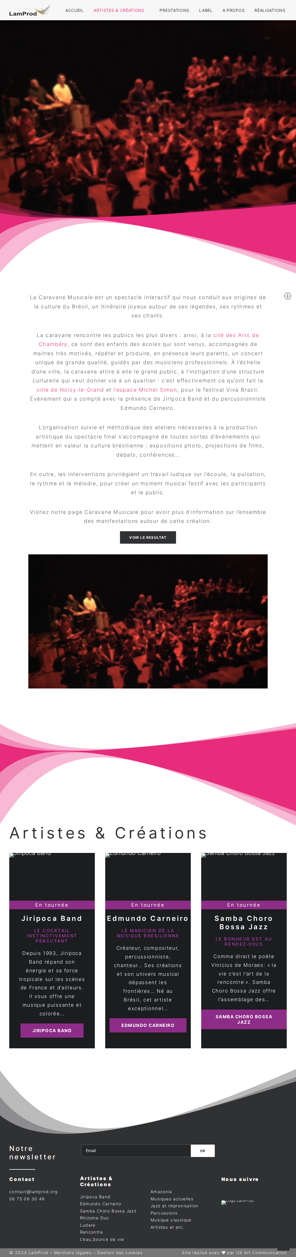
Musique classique (171, 1219)
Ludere (88, 1225)
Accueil (74, 10)
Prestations (174, 10)
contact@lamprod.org (33, 1191)
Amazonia (161, 1191)
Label (206, 10)
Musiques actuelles (172, 1198)
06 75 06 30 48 (27, 1198)
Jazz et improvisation (174, 1205)
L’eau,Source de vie (102, 1239)
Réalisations (269, 10)
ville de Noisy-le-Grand (70, 390)
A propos (234, 10)
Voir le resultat (147, 537)
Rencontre (91, 1232)
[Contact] (287, 295)
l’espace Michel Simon (145, 390)
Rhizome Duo (94, 1217)
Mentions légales (73, 1252)
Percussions (164, 1212)
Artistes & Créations (119, 10)
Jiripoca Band (52, 918)
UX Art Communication (261, 1252)
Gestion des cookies (120, 1252)
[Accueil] (237, 1211)
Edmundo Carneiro (148, 918)
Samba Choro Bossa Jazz (243, 922)
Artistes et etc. (167, 1227)
